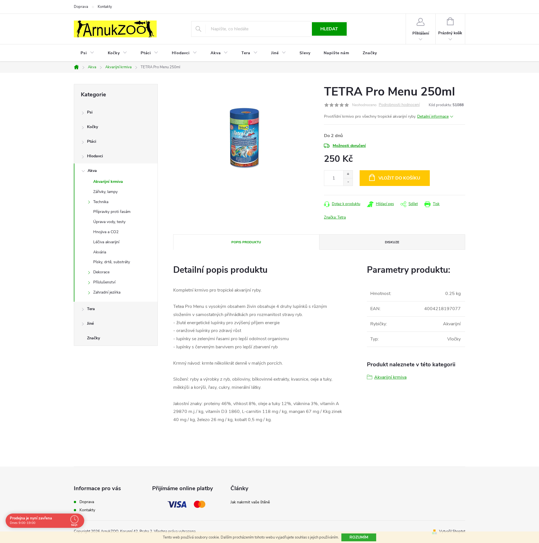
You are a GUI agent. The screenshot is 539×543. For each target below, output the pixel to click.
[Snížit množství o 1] (348, 182)
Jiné (90, 323)
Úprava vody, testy (109, 221)
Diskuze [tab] (392, 242)
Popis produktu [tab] (246, 242)
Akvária (99, 252)
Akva (92, 170)
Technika (100, 202)
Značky (93, 338)
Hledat (329, 29)
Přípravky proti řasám (112, 211)
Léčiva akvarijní (106, 242)
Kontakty (105, 6)
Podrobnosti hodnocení (399, 105)
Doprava (81, 6)
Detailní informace (433, 116)
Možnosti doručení (349, 145)
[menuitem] (87, 53)
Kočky (92, 126)
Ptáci (91, 141)
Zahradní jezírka (106, 292)
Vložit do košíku (399, 178)
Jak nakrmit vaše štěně (250, 502)
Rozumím (359, 537)
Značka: (335, 217)
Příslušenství (104, 282)
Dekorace (101, 272)
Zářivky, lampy (105, 191)
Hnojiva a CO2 (105, 232)
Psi (90, 112)
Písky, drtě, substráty (111, 262)
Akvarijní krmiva (108, 181)
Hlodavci (95, 156)
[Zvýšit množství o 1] (348, 174)
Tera (91, 309)
